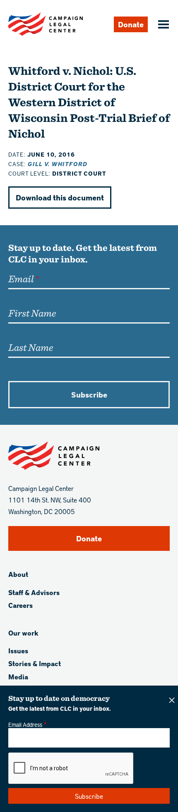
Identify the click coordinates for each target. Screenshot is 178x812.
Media (18, 676)
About (18, 574)
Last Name (30, 347)
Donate (131, 24)
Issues (18, 650)
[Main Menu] (162, 25)
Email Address (25, 724)
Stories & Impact (34, 663)
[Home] (45, 24)
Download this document (60, 197)
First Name (32, 313)
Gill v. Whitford (57, 164)
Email (21, 278)
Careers (20, 605)
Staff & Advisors (34, 592)
